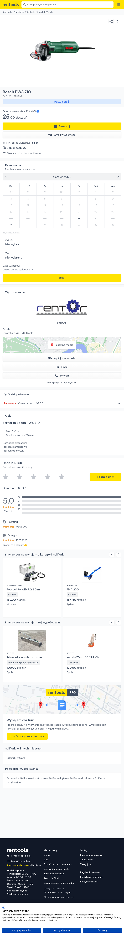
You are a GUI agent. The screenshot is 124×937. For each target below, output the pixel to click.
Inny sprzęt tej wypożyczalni (62, 382)
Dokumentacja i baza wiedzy (59, 882)
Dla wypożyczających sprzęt (59, 897)
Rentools (7, 11)
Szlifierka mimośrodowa (34, 778)
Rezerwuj (64, 126)
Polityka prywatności (91, 877)
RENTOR (62, 323)
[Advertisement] (62, 813)
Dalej (62, 278)
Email (64, 367)
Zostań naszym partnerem (58, 864)
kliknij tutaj (24, 865)
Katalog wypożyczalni (91, 854)
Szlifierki (30, 11)
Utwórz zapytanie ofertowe (27, 736)
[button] (62, 403)
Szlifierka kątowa (59, 778)
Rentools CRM (51, 878)
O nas (47, 854)
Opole (37, 153)
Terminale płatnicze (54, 873)
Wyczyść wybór (11, 232)
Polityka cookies (89, 881)
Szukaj (83, 850)
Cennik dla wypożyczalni (56, 868)
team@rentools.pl (20, 861)
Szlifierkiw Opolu (16, 758)
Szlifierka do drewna (82, 778)
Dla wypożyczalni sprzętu (57, 892)
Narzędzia (19, 11)
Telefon (64, 375)
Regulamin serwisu (90, 872)
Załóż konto (86, 859)
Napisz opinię (105, 476)
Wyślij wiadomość (65, 135)
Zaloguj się (85, 864)
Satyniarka (13, 778)
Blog (46, 859)
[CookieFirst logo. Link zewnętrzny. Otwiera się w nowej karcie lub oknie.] (3, 907)
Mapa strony (50, 850)
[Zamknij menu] (118, 4)
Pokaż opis (61, 101)
